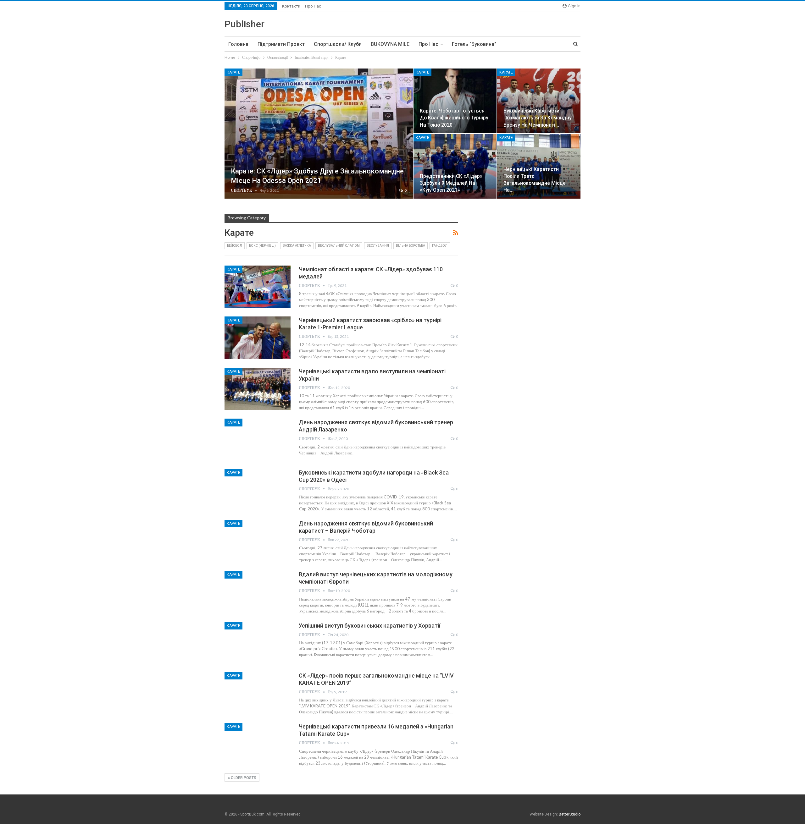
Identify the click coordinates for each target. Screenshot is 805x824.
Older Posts (243, 778)
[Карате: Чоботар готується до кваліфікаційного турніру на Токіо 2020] (455, 101)
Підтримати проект (281, 44)
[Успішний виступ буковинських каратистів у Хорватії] (258, 643)
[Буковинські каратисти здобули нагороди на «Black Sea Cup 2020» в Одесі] (258, 490)
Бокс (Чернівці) (262, 245)
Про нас (313, 6)
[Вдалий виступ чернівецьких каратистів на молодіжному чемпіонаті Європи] (258, 592)
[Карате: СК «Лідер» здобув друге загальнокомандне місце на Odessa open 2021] (319, 133)
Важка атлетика (297, 245)
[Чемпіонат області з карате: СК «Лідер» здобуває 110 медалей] (258, 287)
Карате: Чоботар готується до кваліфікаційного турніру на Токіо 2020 (454, 118)
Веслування (378, 245)
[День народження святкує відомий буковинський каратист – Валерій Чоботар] (258, 541)
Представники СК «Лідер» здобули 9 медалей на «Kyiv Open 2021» (451, 183)
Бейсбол (234, 245)
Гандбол (439, 245)
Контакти (291, 6)
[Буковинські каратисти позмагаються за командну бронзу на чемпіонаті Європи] (539, 101)
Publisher (244, 24)
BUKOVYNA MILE (390, 44)
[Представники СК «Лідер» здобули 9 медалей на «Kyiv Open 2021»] (455, 166)
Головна (238, 44)
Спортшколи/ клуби (338, 44)
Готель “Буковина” (474, 44)
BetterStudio (569, 814)
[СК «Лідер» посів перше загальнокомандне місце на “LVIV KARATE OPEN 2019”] (258, 693)
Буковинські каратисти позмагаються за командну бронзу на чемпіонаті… (537, 118)
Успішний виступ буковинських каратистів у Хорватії (369, 625)
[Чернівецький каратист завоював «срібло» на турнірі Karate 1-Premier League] (258, 337)
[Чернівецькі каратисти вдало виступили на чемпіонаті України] (258, 389)
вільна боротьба (410, 245)
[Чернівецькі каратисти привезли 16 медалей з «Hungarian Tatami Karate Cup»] (258, 744)
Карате (233, 72)
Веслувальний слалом (339, 245)
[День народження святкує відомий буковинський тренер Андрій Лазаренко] (258, 440)
